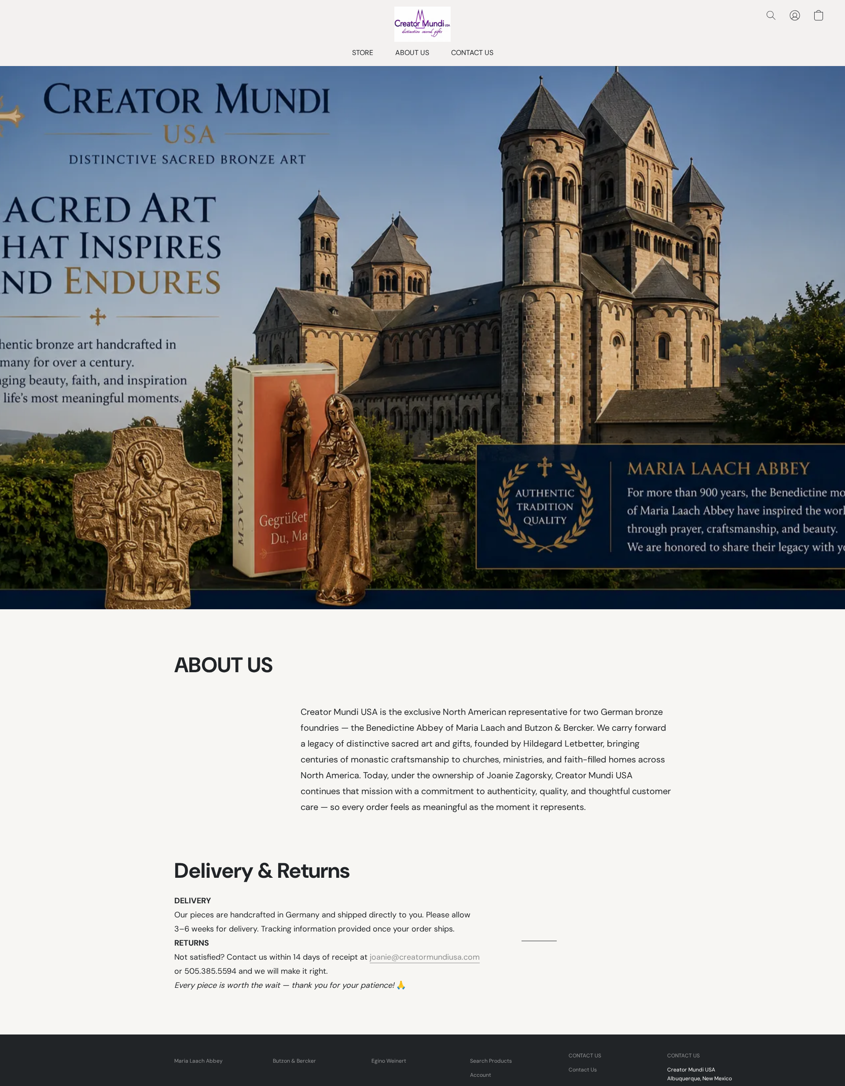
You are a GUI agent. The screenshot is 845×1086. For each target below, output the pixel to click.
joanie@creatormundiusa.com (425, 957)
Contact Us (583, 1069)
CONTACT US (472, 52)
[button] (422, 24)
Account (480, 1075)
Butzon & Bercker (294, 1060)
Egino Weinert (388, 1060)
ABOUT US (412, 52)
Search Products (491, 1060)
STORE (362, 52)
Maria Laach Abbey (198, 1060)
